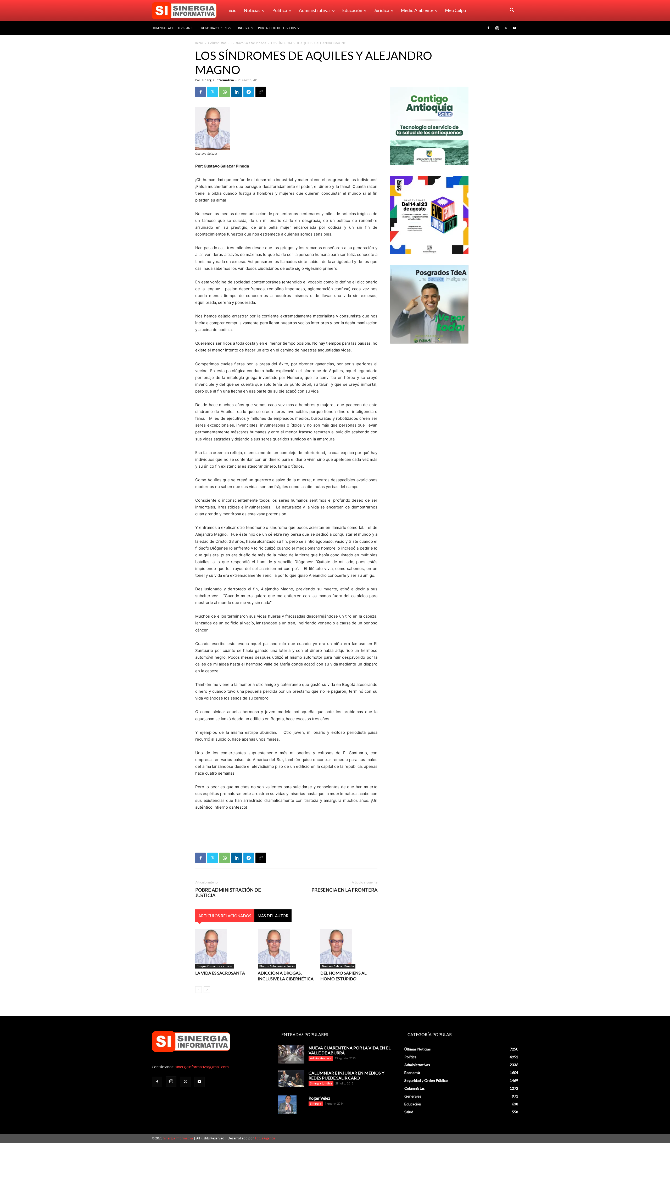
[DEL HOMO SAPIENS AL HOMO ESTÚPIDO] (348, 948)
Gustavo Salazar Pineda (248, 43)
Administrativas (315, 10)
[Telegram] (248, 92)
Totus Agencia (265, 1138)
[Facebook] (488, 28)
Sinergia (243, 28)
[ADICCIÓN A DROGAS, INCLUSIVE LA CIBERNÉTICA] (286, 948)
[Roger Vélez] (287, 1104)
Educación (352, 10)
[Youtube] (514, 28)
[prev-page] (198, 989)
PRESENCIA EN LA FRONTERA (344, 890)
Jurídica (381, 10)
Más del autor (273, 915)
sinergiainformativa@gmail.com (202, 1066)
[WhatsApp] (224, 92)
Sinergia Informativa (218, 80)
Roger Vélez (319, 1097)
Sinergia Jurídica (321, 1083)
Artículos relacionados (224, 915)
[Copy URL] (260, 92)
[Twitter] (506, 28)
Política (279, 10)
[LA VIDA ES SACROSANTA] (223, 948)
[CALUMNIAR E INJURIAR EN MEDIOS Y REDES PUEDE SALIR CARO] (291, 1078)
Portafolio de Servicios (277, 28)
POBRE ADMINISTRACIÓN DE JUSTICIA (228, 892)
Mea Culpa (455, 10)
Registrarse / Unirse (216, 28)
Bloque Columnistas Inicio (214, 966)
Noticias (252, 10)
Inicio (231, 10)
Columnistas (217, 43)
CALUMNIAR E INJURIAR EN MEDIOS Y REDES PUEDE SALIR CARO (346, 1075)
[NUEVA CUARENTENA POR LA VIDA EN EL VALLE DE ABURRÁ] (291, 1054)
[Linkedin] (236, 92)
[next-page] (207, 989)
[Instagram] (497, 28)
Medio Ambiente (417, 10)
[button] (512, 10)
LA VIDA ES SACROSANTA (220, 972)
